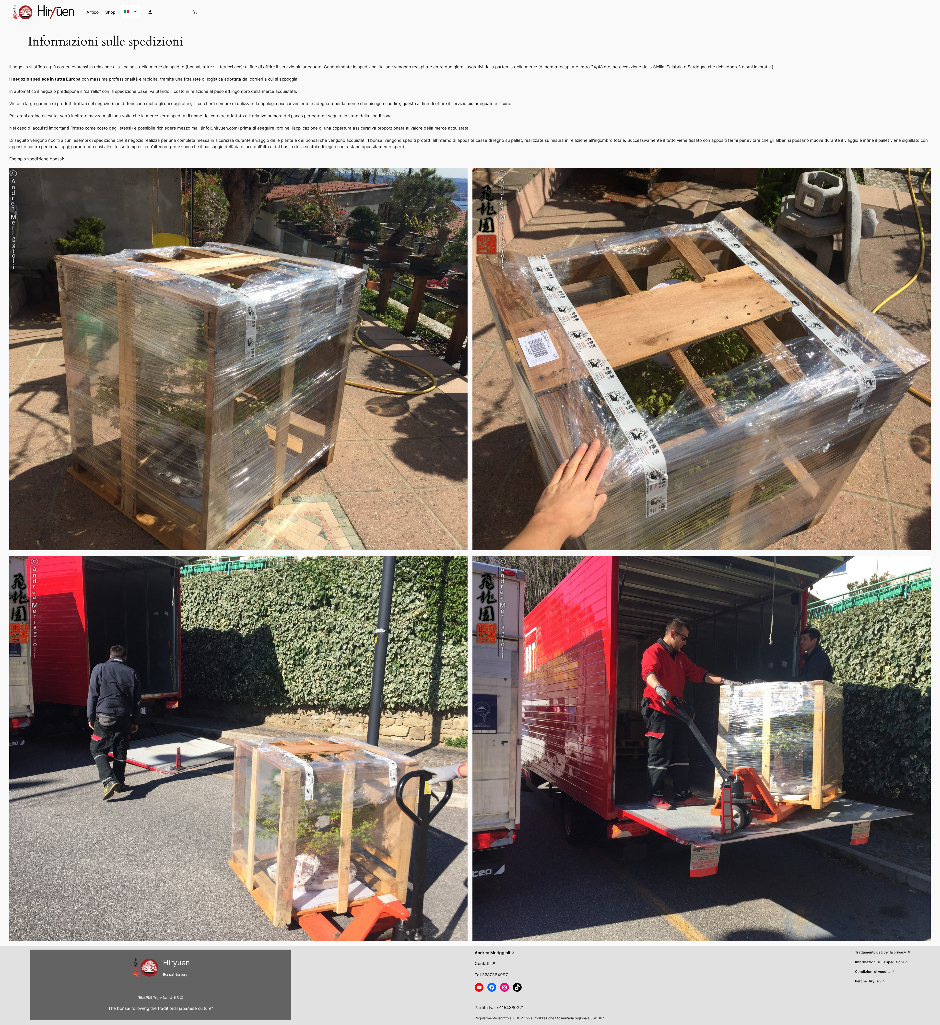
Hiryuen (176, 962)
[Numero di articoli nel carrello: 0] (195, 12)
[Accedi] (165, 12)
